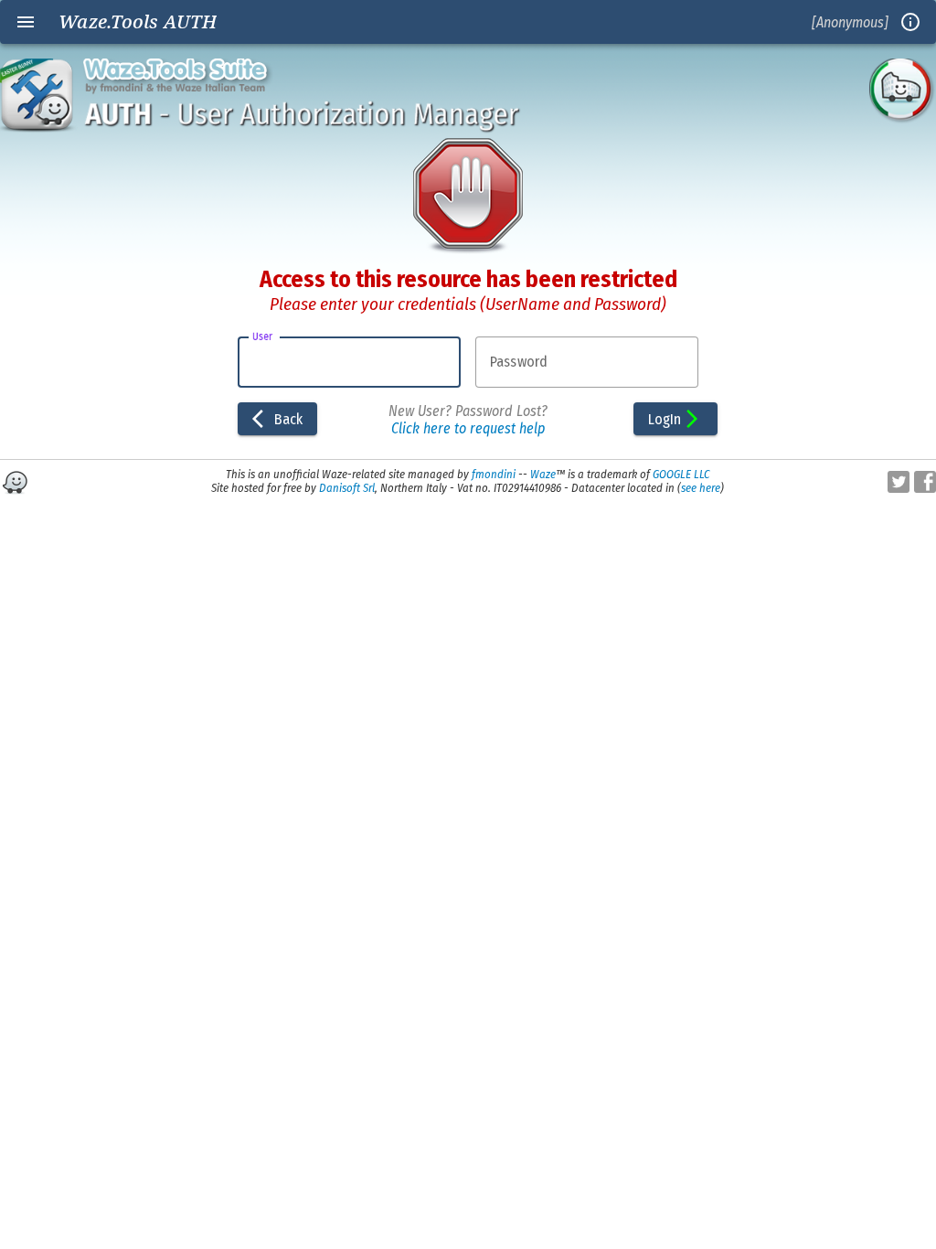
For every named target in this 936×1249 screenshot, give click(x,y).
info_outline (910, 22)
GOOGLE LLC (681, 474)
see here (700, 488)
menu (26, 22)
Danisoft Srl (347, 488)
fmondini (494, 474)
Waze (543, 474)
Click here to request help (468, 428)
